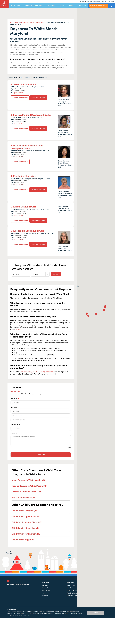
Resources (51, 5)
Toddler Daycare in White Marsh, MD (29, 486)
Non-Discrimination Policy (75, 593)
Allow (95, 612)
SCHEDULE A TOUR (38, 98)
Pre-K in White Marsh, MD (24, 497)
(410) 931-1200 (18, 215)
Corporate (45, 595)
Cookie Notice (40, 613)
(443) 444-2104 (18, 156)
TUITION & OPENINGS (20, 98)
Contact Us (82, 5)
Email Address (16, 416)
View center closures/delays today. (18, 584)
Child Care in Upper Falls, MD (26, 516)
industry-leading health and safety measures (37, 372)
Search (56, 274)
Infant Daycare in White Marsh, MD (28, 480)
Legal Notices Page (24, 615)
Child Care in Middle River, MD (26, 522)
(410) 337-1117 (18, 123)
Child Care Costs (72, 590)
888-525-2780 (15, 391)
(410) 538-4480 (18, 239)
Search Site (111, 6)
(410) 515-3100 (18, 184)
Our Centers (15, 5)
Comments (14, 433)
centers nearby (97, 5)
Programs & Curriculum (33, 5)
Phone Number (15, 424)
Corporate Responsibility (74, 595)
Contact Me (40, 454)
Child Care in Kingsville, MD (25, 528)
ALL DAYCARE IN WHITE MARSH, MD (31, 22)
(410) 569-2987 (18, 93)
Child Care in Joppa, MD (23, 540)
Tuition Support (71, 585)
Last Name (15, 407)
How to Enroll (71, 588)
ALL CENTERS (14, 22)
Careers (44, 593)
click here (19, 329)
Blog (71, 5)
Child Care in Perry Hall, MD (25, 511)
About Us (45, 585)
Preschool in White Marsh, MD (26, 492)
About (62, 5)
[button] (105, 308)
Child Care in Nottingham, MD (26, 534)
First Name (15, 398)
